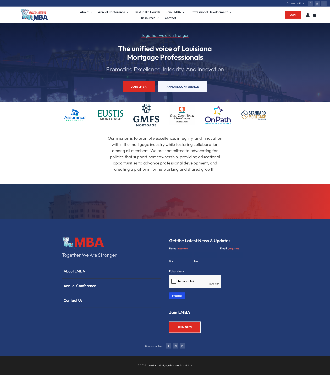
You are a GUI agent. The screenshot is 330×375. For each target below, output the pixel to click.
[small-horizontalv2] (34, 10)
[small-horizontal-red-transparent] (83, 237)
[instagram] (317, 3)
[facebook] (310, 3)
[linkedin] (324, 3)
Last (196, 261)
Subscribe (177, 295)
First (171, 261)
